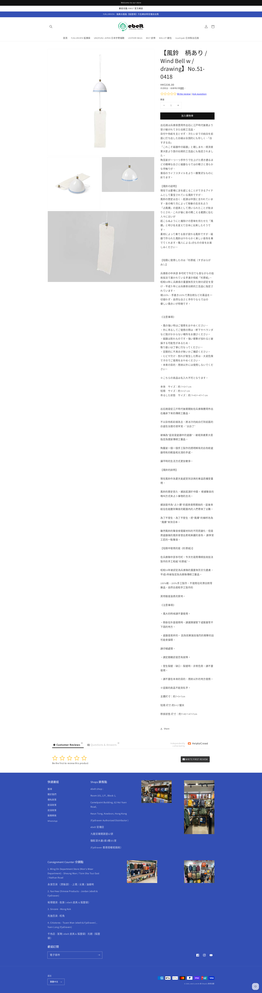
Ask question (199, 93)
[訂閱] (99, 955)
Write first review (196, 759)
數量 (162, 99)
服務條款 (52, 815)
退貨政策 (52, 805)
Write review (183, 93)
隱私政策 (52, 799)
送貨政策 (52, 810)
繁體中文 (54, 981)
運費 (182, 88)
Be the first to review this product (70, 763)
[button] (51, 26)
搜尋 (50, 789)
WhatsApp (53, 821)
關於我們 (52, 794)
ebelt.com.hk (195, 984)
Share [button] (167, 728)
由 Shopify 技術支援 (207, 984)
